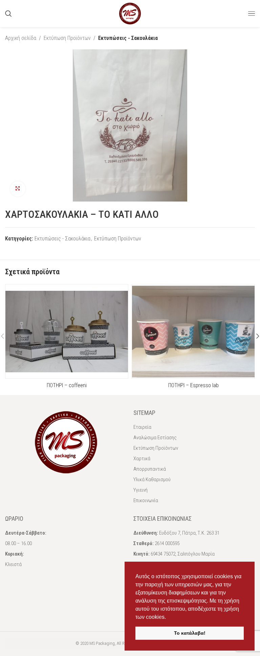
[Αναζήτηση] (8, 13)
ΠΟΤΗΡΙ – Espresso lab (193, 385)
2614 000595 (167, 543)
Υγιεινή (140, 490)
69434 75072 (163, 554)
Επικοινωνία (145, 500)
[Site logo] (130, 13)
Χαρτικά (141, 458)
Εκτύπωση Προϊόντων (67, 38)
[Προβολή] (17, 188)
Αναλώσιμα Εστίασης (155, 438)
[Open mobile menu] (251, 13)
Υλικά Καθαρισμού (152, 479)
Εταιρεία (142, 427)
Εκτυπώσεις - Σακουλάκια (128, 38)
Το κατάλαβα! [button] (189, 633)
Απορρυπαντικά (149, 469)
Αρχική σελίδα (20, 38)
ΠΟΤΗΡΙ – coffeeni (67, 385)
